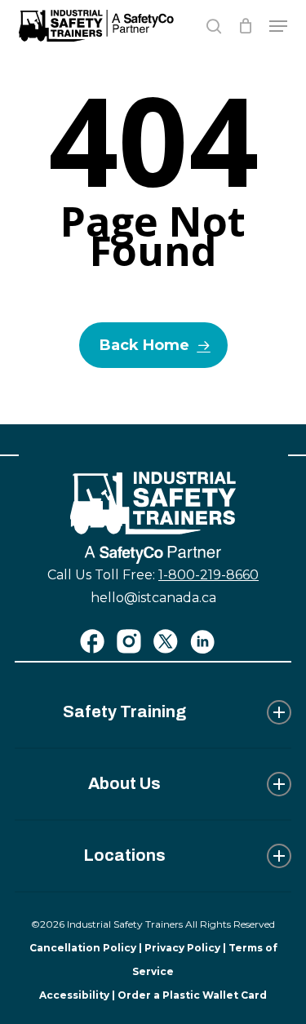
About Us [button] (124, 783)
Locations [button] (124, 855)
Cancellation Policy (82, 948)
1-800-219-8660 (208, 575)
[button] (278, 26)
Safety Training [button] (124, 711)
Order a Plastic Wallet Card (192, 995)
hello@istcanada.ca (153, 597)
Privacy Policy (182, 948)
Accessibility (74, 995)
